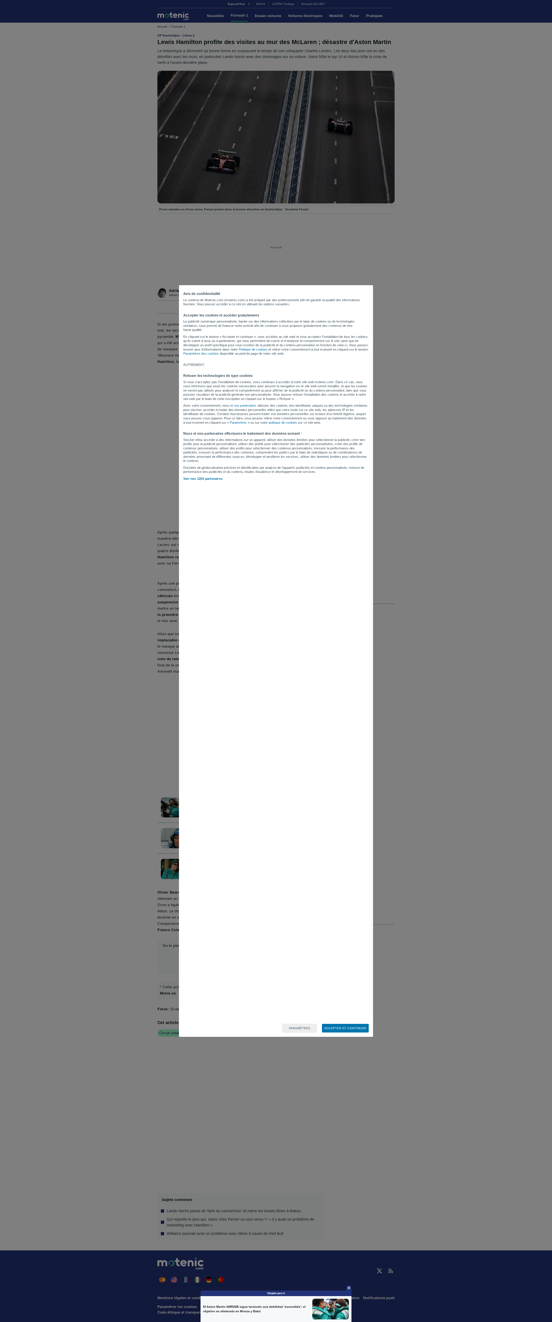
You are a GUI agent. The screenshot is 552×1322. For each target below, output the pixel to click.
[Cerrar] (348, 1288)
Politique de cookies (253, 349)
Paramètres (238, 422)
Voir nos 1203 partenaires (203, 478)
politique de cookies (283, 422)
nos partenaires (245, 405)
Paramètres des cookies (201, 353)
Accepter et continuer (345, 1028)
